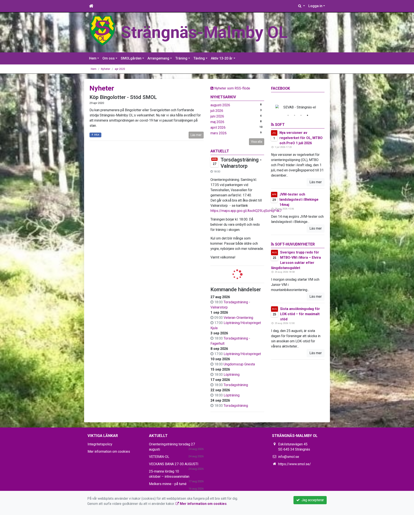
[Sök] (301, 6)
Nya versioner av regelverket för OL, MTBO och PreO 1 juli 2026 (301, 138)
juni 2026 (217, 116)
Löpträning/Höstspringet (242, 354)
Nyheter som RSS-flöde (231, 88)
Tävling (199, 58)
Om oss (108, 58)
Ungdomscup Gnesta (239, 364)
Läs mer (196, 135)
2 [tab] (294, 115)
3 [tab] (301, 115)
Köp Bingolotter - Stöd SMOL (123, 97)
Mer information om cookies (109, 451)
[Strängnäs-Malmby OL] (102, 30)
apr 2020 (120, 68)
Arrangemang (158, 58)
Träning (181, 58)
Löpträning (232, 375)
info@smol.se (288, 457)
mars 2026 (218, 133)
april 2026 (218, 127)
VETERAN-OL (159, 457)
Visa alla (256, 141)
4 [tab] (307, 115)
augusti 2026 (220, 105)
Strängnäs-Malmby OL (204, 32)
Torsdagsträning (236, 385)
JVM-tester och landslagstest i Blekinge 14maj (298, 199)
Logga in (315, 6)
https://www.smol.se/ (294, 464)
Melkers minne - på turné (168, 484)
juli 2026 (216, 111)
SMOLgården (131, 58)
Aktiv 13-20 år (221, 58)
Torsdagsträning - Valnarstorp (241, 163)
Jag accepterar (312, 500)
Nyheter (105, 68)
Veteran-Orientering (238, 318)
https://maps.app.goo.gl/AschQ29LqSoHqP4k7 (246, 211)
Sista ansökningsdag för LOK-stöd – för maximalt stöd (300, 314)
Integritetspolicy (100, 444)
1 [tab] (288, 115)
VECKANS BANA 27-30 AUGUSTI (173, 464)
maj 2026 (217, 122)
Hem (92, 58)
